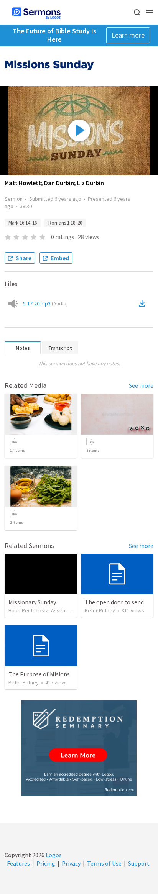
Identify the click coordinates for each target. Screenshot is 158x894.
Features (18, 863)
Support (139, 863)
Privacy (71, 863)
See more (141, 385)
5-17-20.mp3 (45, 303)
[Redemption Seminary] (79, 748)
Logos (53, 855)
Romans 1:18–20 (65, 223)
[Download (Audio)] (143, 303)
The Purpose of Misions (39, 674)
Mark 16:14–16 (22, 223)
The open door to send (114, 602)
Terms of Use (104, 863)
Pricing (45, 863)
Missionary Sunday (32, 602)
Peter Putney (100, 610)
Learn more (128, 35)
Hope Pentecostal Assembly (41, 610)
